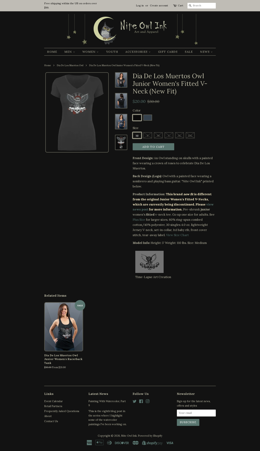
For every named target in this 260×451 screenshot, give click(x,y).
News (205, 51)
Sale (189, 51)
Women (89, 51)
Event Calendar (53, 401)
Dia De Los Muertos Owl (70, 65)
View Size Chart (177, 235)
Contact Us (51, 421)
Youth (112, 51)
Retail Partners (53, 406)
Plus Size (139, 220)
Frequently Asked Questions (61, 411)
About (48, 416)
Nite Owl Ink (129, 435)
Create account (159, 5)
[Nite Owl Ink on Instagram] (147, 402)
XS (137, 135)
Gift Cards (168, 51)
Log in (140, 5)
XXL (190, 135)
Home (52, 51)
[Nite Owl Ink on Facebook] (141, 402)
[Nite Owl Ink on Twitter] (135, 402)
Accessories (137, 51)
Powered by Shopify (150, 435)
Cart (180, 5)
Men (68, 51)
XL (179, 135)
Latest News (98, 394)
